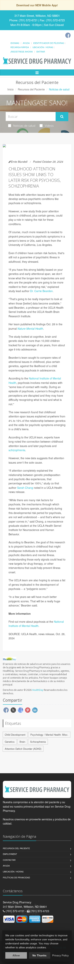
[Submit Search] (62, 116)
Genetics (10, 741)
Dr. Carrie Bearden (41, 291)
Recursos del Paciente (31, 89)
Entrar (40, 51)
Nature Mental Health (30, 328)
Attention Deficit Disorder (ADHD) (23, 749)
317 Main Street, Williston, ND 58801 (37, 16)
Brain (22, 741)
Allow (16, 955)
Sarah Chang (25, 488)
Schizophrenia (38, 741)
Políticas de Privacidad (16, 877)
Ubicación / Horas (42, 47)
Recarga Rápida (19, 47)
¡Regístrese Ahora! (21, 51)
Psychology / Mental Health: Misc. (49, 734)
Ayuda (26, 42)
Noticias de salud (24, 125)
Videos (49, 125)
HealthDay (37, 690)
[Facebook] (68, 35)
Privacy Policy (60, 955)
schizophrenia (17, 450)
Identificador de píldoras (48, 42)
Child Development (15, 734)
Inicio (10, 89)
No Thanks (39, 955)
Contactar (9, 859)
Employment (10, 853)
